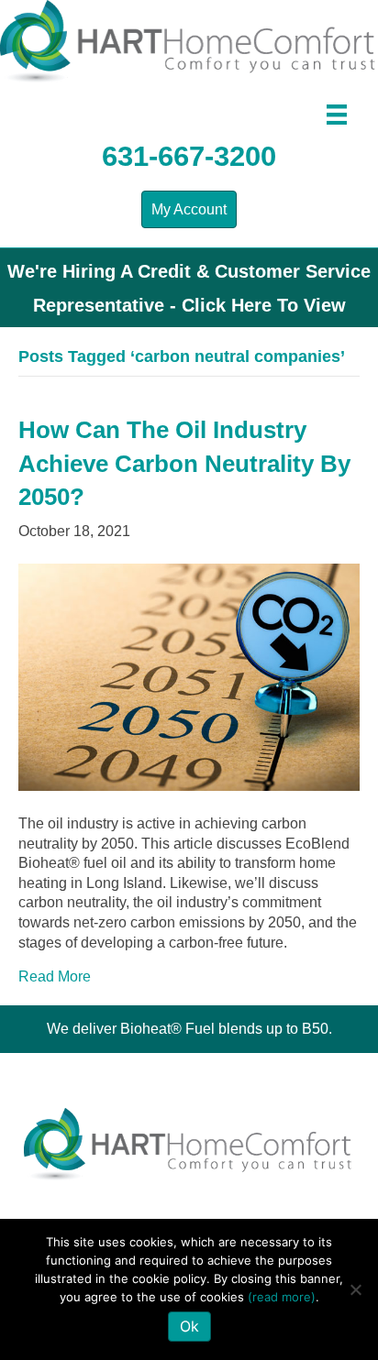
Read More (54, 976)
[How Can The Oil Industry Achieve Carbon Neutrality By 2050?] (189, 676)
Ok (189, 1326)
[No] (355, 1289)
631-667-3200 (189, 156)
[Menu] (337, 114)
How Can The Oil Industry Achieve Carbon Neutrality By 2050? (184, 463)
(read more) (282, 1296)
